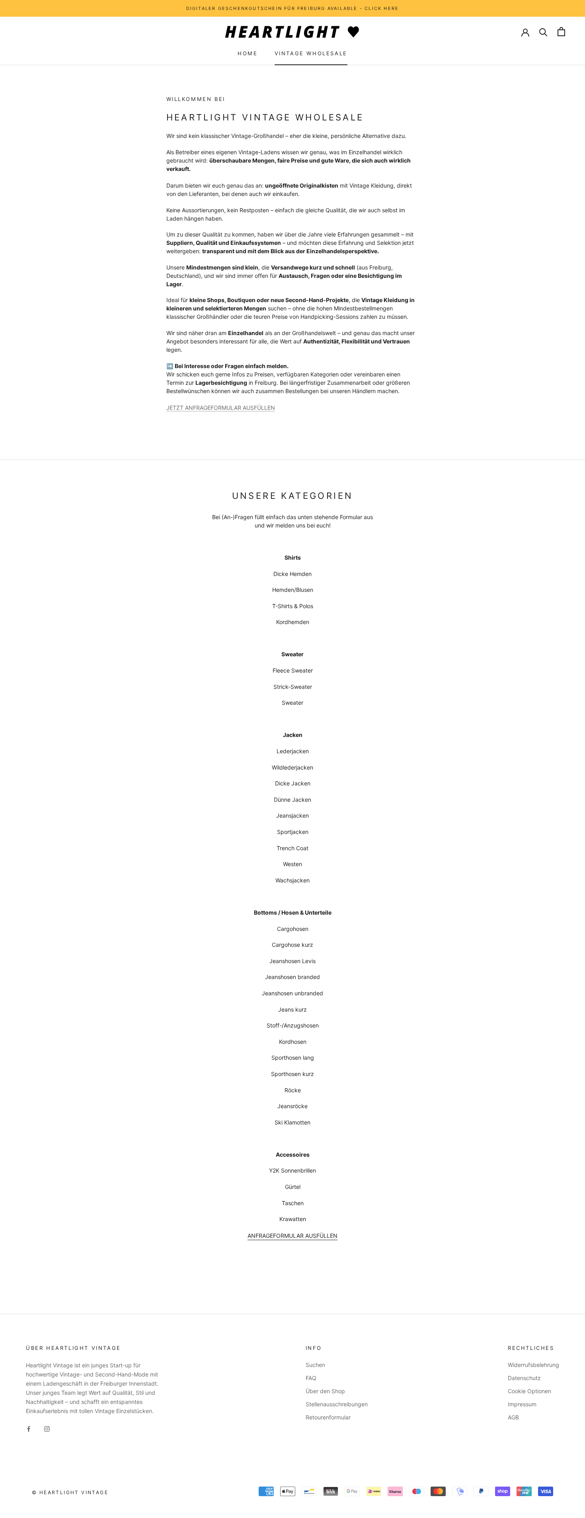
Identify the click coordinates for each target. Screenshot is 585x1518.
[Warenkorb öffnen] (561, 31)
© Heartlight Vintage (70, 1492)
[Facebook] (28, 1428)
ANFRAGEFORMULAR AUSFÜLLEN (292, 1235)
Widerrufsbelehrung (533, 1364)
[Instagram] (47, 1428)
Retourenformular (328, 1417)
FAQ (311, 1378)
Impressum (522, 1404)
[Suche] (543, 31)
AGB (513, 1417)
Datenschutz (524, 1378)
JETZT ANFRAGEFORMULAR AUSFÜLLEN (220, 407)
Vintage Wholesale (311, 53)
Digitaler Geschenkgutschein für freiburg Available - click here (292, 8)
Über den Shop (325, 1391)
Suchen (315, 1364)
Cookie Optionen (529, 1391)
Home (247, 53)
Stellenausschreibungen (337, 1404)
